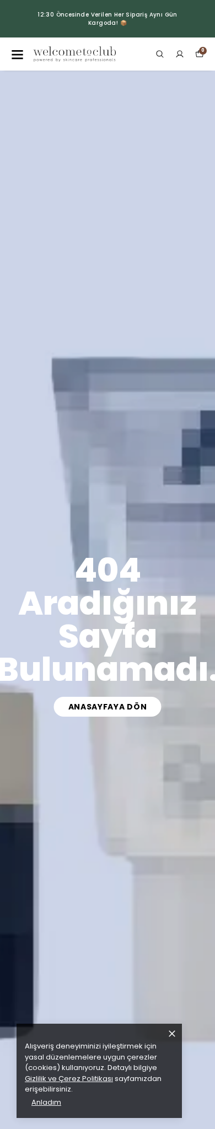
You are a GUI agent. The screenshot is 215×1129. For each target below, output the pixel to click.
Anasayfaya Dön (107, 706)
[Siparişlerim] (179, 54)
